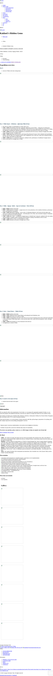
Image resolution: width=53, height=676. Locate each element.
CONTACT (5, 22)
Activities (7, 20)
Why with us (5, 15)
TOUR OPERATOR (9, 7)
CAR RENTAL (6, 16)
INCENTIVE (8, 9)
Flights (4, 12)
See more (2, 406)
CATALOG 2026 (6, 660)
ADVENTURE (8, 11)
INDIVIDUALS (9, 10)
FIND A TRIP (5, 6)
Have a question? (4, 432)
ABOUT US (8, 21)
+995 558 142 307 (18, 647)
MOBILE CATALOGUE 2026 (10, 659)
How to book (11, 432)
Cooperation (5, 14)
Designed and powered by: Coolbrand (8, 675)
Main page (5, 36)
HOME (4, 5)
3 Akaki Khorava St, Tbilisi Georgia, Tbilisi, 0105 (8, 647)
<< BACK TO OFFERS (5, 62)
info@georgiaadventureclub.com (33, 647)
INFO (4, 17)
